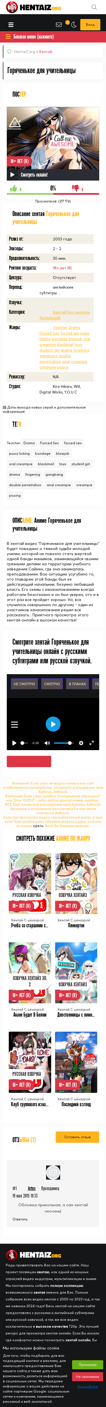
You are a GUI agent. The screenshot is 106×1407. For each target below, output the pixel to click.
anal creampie (74, 361)
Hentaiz (39, 7)
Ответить (20, 1219)
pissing (62, 367)
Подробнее (87, 1386)
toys (78, 344)
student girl (50, 350)
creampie (48, 367)
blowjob (75, 339)
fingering (81, 350)
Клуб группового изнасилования (36, 1104)
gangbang (49, 356)
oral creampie (21, 464)
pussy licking (19, 453)
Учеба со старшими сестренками (37, 925)
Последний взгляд (76, 1104)
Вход (90, 24)
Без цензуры (78, 312)
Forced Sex (49, 333)
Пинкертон (76, 925)
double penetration (25, 485)
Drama (74, 327)
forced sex (69, 333)
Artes (32, 1189)
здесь (38, 826)
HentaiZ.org (24, 51)
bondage (60, 339)
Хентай (59, 312)
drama (66, 350)
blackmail (65, 344)
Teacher (60, 327)
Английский (50, 318)
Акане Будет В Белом (29, 1015)
